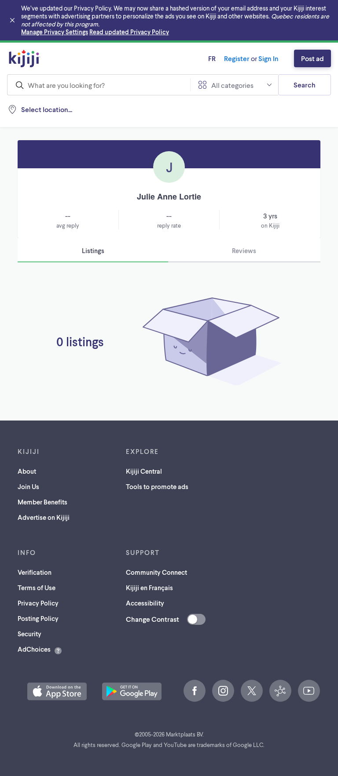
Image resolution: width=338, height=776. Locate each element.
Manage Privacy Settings (54, 32)
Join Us (28, 486)
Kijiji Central (144, 471)
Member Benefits (42, 502)
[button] (57, 691)
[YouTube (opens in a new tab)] (309, 691)
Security (29, 633)
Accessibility (145, 603)
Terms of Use (36, 587)
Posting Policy (38, 618)
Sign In (268, 58)
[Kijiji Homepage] (24, 58)
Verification (34, 572)
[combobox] (98, 84)
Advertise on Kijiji (44, 517)
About (27, 471)
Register (237, 58)
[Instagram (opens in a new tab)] (223, 691)
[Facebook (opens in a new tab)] (195, 691)
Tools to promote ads (157, 486)
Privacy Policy (38, 603)
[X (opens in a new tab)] (252, 691)
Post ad (312, 58)
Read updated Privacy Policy (129, 32)
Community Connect (156, 572)
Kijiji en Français (149, 587)
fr (212, 58)
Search (305, 84)
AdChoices (34, 649)
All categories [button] (232, 85)
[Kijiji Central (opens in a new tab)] (280, 691)
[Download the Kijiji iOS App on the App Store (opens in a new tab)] (57, 691)
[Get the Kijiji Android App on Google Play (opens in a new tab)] (132, 691)
